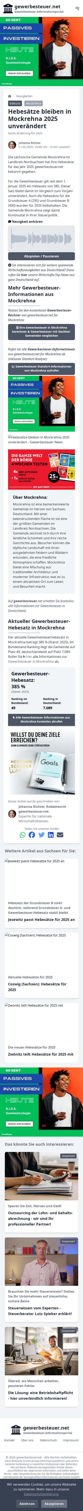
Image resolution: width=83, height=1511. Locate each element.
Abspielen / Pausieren (41, 256)
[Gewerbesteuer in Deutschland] (9, 96)
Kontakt (9, 1440)
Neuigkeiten (24, 96)
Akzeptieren (54, 1504)
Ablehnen (27, 1504)
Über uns (27, 1440)
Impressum (71, 1440)
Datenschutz (48, 1440)
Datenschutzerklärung (41, 1494)
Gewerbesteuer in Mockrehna (31, 661)
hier (28, 656)
